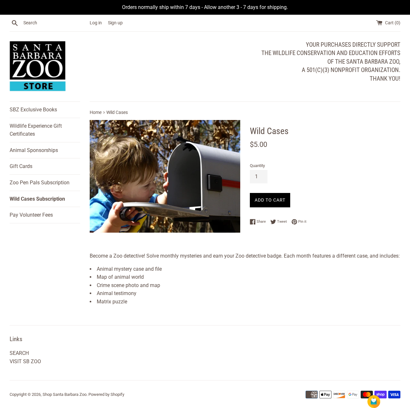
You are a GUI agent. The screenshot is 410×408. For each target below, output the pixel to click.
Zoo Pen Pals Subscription (40, 183)
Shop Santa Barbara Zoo (64, 394)
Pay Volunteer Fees (31, 215)
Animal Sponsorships (34, 150)
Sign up (115, 23)
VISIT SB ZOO (25, 361)
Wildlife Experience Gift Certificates (36, 130)
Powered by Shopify (106, 394)
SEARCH (19, 353)
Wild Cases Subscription (37, 199)
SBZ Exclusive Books (33, 110)
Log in (96, 23)
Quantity (257, 165)
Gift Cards (21, 166)
